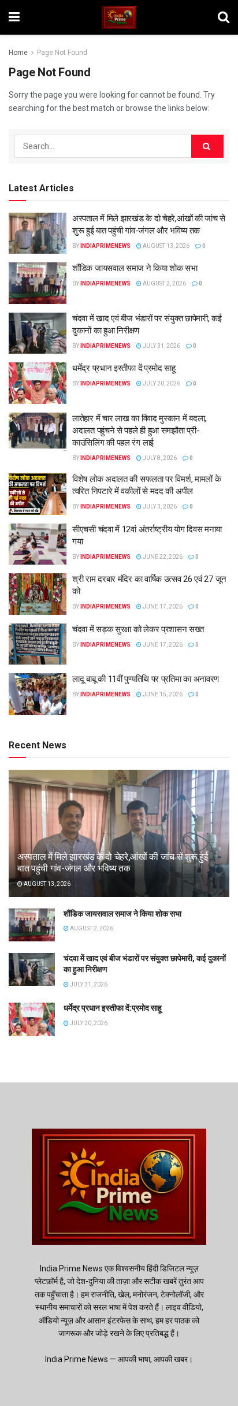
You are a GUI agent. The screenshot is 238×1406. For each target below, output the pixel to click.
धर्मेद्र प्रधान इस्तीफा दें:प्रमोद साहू (124, 368)
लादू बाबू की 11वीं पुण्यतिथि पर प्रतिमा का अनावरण (145, 679)
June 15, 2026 (162, 694)
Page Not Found (62, 53)
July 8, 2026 (159, 458)
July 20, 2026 (161, 383)
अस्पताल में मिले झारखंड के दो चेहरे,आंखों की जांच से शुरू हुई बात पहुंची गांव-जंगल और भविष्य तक (112, 862)
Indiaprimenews (105, 246)
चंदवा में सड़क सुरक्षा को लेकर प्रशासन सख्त (137, 629)
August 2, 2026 (164, 283)
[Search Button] (207, 146)
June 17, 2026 (162, 606)
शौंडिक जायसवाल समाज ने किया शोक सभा (135, 268)
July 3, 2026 (159, 506)
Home (18, 53)
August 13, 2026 (165, 246)
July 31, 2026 (161, 346)
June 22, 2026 (162, 557)
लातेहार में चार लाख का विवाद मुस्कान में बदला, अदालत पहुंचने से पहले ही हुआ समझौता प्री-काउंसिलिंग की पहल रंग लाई (139, 430)
